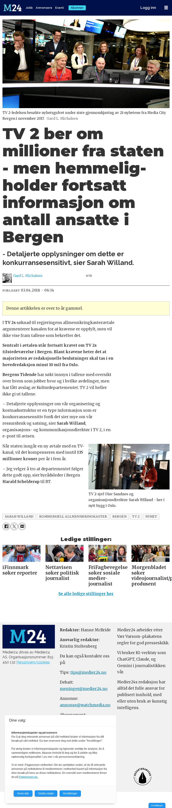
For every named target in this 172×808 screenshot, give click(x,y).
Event (59, 7)
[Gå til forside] (13, 7)
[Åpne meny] (166, 7)
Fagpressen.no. (28, 777)
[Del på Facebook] (6, 526)
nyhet (151, 516)
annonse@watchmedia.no (85, 705)
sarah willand (19, 516)
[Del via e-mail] (22, 526)
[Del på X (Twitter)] (14, 526)
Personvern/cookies (33, 662)
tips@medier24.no (88, 672)
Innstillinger (157, 805)
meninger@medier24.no (84, 688)
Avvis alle (23, 793)
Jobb (29, 7)
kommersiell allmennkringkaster (73, 516)
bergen (119, 516)
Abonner (77, 7)
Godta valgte (46, 793)
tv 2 (136, 516)
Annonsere (44, 7)
